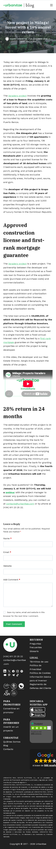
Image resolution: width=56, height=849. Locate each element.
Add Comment (11, 579)
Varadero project (17, 95)
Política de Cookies (40, 673)
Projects (31, 42)
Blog (5, 745)
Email (7, 552)
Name (7, 538)
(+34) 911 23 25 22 (13, 656)
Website (7, 566)
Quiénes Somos (11, 741)
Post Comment (14, 624)
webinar (10, 492)
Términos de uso (39, 661)
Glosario (34, 651)
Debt (22, 42)
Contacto (8, 749)
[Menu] (51, 5)
